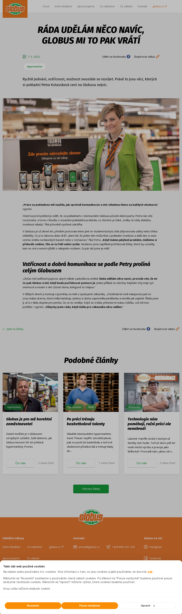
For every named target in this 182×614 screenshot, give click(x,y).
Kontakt (142, 6)
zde (150, 571)
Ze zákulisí (126, 6)
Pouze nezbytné (89, 605)
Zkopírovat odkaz (144, 56)
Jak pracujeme (86, 6)
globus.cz (159, 6)
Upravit (145, 605)
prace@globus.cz (89, 547)
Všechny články (91, 488)
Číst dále (20, 463)
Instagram (155, 547)
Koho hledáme (63, 6)
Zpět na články (14, 329)
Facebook (155, 558)
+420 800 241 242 (123, 547)
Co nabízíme (107, 6)
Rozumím (33, 605)
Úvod (46, 6)
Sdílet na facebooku (114, 56)
